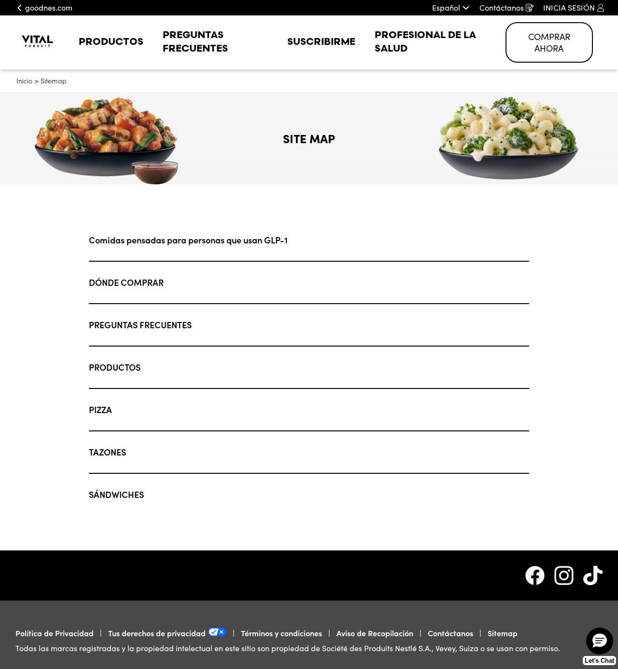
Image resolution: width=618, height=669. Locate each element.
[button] (599, 641)
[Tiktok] (593, 575)
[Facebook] (539, 575)
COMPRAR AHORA (549, 42)
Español (446, 8)
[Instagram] (568, 575)
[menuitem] (111, 42)
